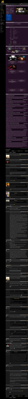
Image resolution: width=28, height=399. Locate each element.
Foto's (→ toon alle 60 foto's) (10, 46)
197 (8, 65)
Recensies (1, 16)
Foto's (1, 14)
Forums (1, 19)
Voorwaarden (2, 31)
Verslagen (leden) (2, 20)
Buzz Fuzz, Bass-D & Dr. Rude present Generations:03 (13, 104)
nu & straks (2, 10)
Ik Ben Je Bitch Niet (8, 141)
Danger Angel (17, 298)
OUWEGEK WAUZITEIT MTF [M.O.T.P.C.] (23, 46)
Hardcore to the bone (9, 99)
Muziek (1, 21)
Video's (1, 15)
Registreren (1, 6)
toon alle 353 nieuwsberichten (24, 148)
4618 (10, 39)
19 (12, 136)
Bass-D (12, 80)
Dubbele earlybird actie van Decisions (11, 137)
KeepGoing (15, 200)
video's (14, 36)
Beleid (1, 29)
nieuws (24, 5)
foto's (22, 5)
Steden (1, 24)
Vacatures (1, 27)
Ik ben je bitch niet (12, 71)
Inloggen (1, 5)
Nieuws (1, 8)
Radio (1, 17)
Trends (1, 13)
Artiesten (1, 22)
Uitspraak (12, 169)
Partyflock (12, 62)
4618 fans (26, 5)
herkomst (17, 37)
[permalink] (26, 159)
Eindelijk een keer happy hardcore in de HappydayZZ (13, 112)
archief (27, 22)
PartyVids (12, 63)
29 (25, 114)
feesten (14, 28)
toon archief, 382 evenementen (10, 25)
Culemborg (11, 10)
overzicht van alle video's (24, 54)
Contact (1, 26)
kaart (1, 11)
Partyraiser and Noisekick (9, 115)
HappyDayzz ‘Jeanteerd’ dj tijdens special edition (12, 123)
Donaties (1, 28)
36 (13, 111)
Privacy (1, 32)
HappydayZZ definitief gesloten (10, 95)
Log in (11, 152)
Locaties (1, 23)
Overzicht (1, 7)
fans (13, 39)
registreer (14, 152)
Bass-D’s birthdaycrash (12, 81)
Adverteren (1, 30)
